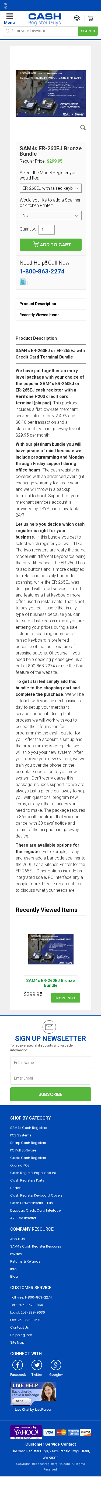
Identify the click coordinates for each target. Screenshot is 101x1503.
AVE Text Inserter (23, 1218)
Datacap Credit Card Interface (35, 1210)
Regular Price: (33, 161)
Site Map (17, 1342)
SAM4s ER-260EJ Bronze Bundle (50, 983)
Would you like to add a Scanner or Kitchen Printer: (50, 203)
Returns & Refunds (25, 1261)
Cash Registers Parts (27, 1180)
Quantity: (28, 228)
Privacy (16, 1254)
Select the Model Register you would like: (48, 175)
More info (65, 998)
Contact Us (19, 1327)
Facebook (18, 1375)
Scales (16, 1188)
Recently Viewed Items (39, 315)
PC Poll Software (23, 1150)
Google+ (56, 1375)
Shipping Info (21, 1335)
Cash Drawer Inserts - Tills (31, 1203)
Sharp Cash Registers (28, 1142)
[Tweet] (23, 283)
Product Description (37, 304)
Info (13, 1269)
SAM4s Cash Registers (28, 1127)
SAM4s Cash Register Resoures (35, 1246)
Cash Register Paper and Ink (33, 1173)
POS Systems (21, 1135)
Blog (14, 1276)
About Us (17, 1239)
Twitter (37, 1375)
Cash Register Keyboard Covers (36, 1195)
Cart (91, 18)
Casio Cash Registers (28, 1157)
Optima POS (20, 1165)
